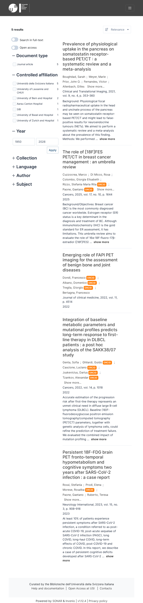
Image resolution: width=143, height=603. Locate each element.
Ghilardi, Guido (92, 362)
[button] (30, 56)
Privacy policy (98, 601)
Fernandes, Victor (95, 81)
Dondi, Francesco (74, 277)
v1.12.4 (82, 601)
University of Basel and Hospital (35, 114)
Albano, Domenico (75, 282)
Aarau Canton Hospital (29, 103)
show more (107, 139)
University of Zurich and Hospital (35, 120)
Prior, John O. (71, 81)
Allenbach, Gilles (73, 86)
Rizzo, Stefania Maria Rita (79, 184)
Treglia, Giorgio (73, 287)
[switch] (14, 39)
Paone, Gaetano (73, 189)
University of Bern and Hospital (34, 98)
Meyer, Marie (97, 76)
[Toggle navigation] (129, 8)
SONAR (57, 601)
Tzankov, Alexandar (75, 377)
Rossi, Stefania (72, 484)
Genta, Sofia (71, 362)
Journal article (25, 64)
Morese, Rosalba (73, 489)
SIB (19, 109)
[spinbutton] (24, 141)
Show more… (95, 86)
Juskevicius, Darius (75, 372)
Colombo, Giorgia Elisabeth (81, 179)
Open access (28, 47)
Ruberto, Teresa (97, 494)
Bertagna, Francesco (76, 292)
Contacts (106, 588)
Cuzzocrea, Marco (75, 174)
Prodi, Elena (93, 484)
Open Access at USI (81, 588)
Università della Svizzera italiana (35, 83)
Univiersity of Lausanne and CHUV (32, 91)
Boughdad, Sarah (74, 76)
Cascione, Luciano (75, 367)
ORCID (101, 184)
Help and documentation (47, 588)
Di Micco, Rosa (100, 174)
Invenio (70, 601)
